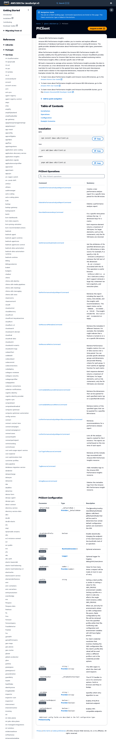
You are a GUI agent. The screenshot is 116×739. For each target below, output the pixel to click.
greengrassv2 (10, 670)
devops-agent (10, 498)
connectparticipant (12, 440)
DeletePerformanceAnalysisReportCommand (55, 202)
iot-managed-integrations (14, 725)
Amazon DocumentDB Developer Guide (57, 92)
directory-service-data (13, 511)
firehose (8, 609)
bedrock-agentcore (12, 241)
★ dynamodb (10, 62)
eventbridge (9, 596)
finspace (8, 603)
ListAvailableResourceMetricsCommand (53, 405)
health (7, 681)
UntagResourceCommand (48, 481)
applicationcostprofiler (13, 163)
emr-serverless (11, 589)
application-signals (12, 160)
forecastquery (10, 623)
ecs (6, 548)
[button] (111, 3)
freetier (8, 630)
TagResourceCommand (47, 466)
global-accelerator (11, 657)
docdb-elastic (10, 521)
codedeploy (9, 369)
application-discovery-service (15, 153)
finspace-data (10, 606)
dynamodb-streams (12, 532)
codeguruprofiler (11, 379)
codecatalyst (9, 359)
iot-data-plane (10, 718)
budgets (8, 271)
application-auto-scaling (14, 150)
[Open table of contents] (111, 10)
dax (6, 484)
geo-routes (9, 650)
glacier (7, 653)
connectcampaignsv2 (12, 430)
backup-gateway (11, 207)
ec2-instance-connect (13, 538)
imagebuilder (10, 691)
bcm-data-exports (12, 221)
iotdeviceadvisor (11, 731)
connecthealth (10, 437)
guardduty (9, 677)
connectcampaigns (12, 427)
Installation (7, 18)
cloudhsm (8, 322)
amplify (8, 109)
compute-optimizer (12, 410)
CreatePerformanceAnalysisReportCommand (55, 188)
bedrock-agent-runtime (13, 238)
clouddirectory (10, 311)
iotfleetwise (9, 735)
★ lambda (9, 72)
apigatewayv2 (10, 126)
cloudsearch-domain (12, 332)
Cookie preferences (59, 731)
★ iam (7, 68)
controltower (10, 447)
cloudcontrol (9, 308)
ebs (6, 535)
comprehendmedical (12, 406)
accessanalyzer (10, 79)
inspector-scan (10, 697)
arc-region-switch (11, 177)
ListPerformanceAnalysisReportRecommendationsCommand (60, 419)
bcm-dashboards (11, 217)
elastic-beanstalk (11, 562)
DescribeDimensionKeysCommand (51, 212)
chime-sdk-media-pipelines (15, 284)
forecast (8, 620)
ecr (6, 542)
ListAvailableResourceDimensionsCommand (54, 390)
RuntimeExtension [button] (69, 549)
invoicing (8, 711)
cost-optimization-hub (13, 457)
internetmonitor (11, 708)
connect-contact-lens (13, 423)
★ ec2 (7, 65)
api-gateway (9, 119)
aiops (7, 102)
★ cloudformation (11, 58)
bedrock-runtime (11, 257)
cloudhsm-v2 (10, 325)
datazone (8, 481)
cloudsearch (9, 328)
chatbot (8, 274)
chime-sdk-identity (12, 281)
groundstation (10, 674)
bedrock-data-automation (14, 248)
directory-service (11, 508)
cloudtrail (8, 335)
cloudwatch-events (12, 345)
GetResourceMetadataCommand (50, 324)
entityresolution (11, 592)
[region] (72, 337)
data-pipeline (10, 464)
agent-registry (10, 96)
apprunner (9, 167)
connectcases (10, 433)
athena (7, 187)
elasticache (9, 572)
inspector (8, 694)
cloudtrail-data (10, 338)
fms (6, 616)
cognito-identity (11, 393)
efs (6, 552)
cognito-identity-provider (14, 396)
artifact (8, 184)
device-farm (9, 494)
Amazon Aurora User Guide (50, 79)
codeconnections (11, 366)
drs (6, 525)
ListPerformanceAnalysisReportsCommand (54, 434)
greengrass (9, 667)
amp (7, 106)
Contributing (7, 22)
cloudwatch (9, 342)
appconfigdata (10, 136)
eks (6, 555)
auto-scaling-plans (12, 197)
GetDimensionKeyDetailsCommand (51, 243)
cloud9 (7, 305)
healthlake (9, 684)
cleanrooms (9, 298)
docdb (7, 518)
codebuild (8, 355)
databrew (8, 471)
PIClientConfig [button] (44, 720)
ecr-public (8, 545)
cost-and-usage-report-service (16, 450)
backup (7, 204)
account (8, 82)
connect (8, 420)
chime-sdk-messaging (13, 291)
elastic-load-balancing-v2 (14, 569)
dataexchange (10, 474)
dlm (6, 515)
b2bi (6, 201)
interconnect (9, 704)
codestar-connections (13, 386)
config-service (10, 416)
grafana (8, 664)
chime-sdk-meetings (13, 288)
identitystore (10, 687)
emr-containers (11, 586)
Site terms (47, 731)
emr (6, 582)
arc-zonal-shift (10, 180)
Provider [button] (64, 510)
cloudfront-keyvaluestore (14, 318)
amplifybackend (11, 112)
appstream (9, 170)
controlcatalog (10, 443)
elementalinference (12, 579)
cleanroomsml (10, 301)
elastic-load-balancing (13, 565)
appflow (8, 143)
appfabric (8, 140)
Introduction (7, 15)
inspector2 (9, 701)
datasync (8, 477)
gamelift (8, 637)
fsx (6, 633)
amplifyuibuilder (11, 116)
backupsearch (10, 211)
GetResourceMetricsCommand (49, 344)
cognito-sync (10, 399)
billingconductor (11, 264)
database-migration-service (15, 467)
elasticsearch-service (12, 576)
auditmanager (10, 190)
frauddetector (10, 626)
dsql (6, 528)
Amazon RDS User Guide (49, 86)
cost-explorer (10, 454)
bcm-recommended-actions (15, 228)
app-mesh (9, 129)
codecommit (9, 362)
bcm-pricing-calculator (13, 224)
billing (7, 261)
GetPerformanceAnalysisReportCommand (54, 292)
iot (6, 714)
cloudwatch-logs (11, 349)
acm (6, 89)
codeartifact (9, 352)
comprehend (9, 403)
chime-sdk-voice (11, 294)
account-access (10, 85)
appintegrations (11, 146)
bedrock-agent (10, 234)
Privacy (39, 731)
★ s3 (7, 75)
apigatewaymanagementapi (15, 123)
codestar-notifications (13, 389)
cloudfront (9, 315)
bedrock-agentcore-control (15, 245)
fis (6, 613)
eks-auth (8, 559)
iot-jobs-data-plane (12, 721)
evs (6, 599)
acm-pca (8, 92)
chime (7, 278)
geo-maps (9, 643)
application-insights (12, 156)
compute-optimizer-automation (17, 413)
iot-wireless (9, 728)
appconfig (8, 133)
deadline (8, 487)
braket (7, 267)
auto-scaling (9, 194)
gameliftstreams (11, 640)
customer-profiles (12, 460)
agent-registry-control (13, 99)
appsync (8, 173)
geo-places (9, 647)
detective (8, 491)
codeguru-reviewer (12, 372)
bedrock (8, 231)
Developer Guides (9, 26)
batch (7, 214)
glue (7, 660)
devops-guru (10, 501)
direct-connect (10, 504)
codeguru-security (11, 376)
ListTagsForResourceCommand (50, 451)
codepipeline (9, 382)
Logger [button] (65, 556)
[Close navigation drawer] (28, 10)
